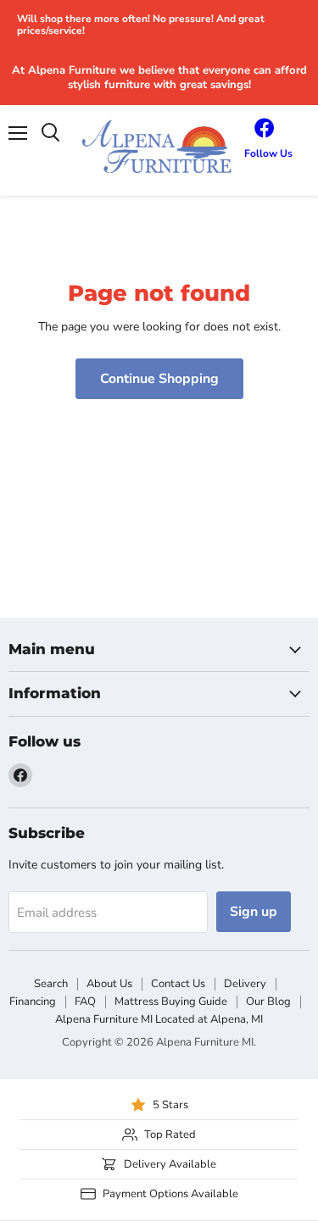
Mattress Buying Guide (170, 1001)
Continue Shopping (159, 378)
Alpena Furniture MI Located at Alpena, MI (159, 1019)
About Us (109, 983)
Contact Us (178, 983)
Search (51, 983)
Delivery (245, 983)
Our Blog (268, 1001)
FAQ (85, 1001)
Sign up (253, 911)
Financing (32, 1001)
